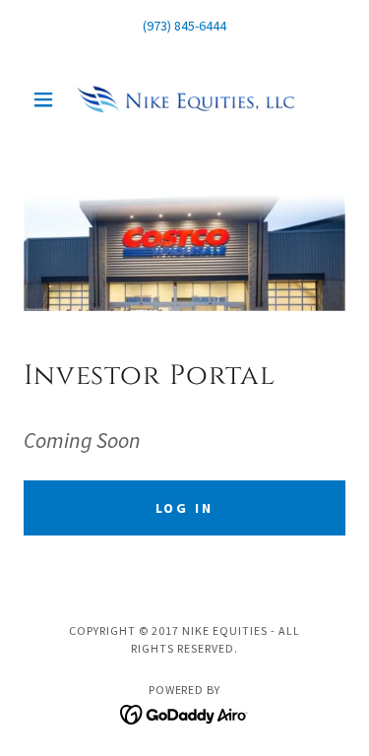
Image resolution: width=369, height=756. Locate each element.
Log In (185, 508)
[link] (185, 99)
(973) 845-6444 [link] (184, 25)
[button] (48, 99)
